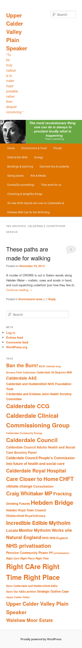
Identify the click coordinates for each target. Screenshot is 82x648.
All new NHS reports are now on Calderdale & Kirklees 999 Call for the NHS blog (35, 207)
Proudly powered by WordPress (41, 639)
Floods (57, 148)
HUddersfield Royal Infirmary (26, 516)
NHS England (59, 538)
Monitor (26, 530)
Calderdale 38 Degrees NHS (54, 372)
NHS (45, 538)
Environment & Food (34, 148)
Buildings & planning (20, 166)
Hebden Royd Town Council (26, 510)
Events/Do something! (20, 184)
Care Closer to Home (32, 479)
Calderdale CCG (27, 406)
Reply (51, 299)
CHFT (66, 479)
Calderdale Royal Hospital (36, 470)
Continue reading (19, 290)
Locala (12, 530)
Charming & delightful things (24, 194)
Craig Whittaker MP (29, 493)
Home (11, 148)
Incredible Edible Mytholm (38, 522)
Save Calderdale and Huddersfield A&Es (32, 586)
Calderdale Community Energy (24, 433)
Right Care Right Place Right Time (27, 558)
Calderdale (29, 372)
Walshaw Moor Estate (29, 620)
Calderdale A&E (21, 378)
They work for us (51, 184)
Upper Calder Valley (18, 597)
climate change (19, 486)
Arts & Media (38, 175)
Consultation (43, 486)
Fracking (62, 494)
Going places (15, 175)
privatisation (61, 553)
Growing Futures (18, 503)
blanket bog (53, 366)
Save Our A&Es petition (21, 592)
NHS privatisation (28, 545)
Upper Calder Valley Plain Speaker (16, 31)
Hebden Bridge (52, 502)
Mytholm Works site (53, 530)
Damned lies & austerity (54, 166)
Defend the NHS (17, 157)
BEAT (42, 366)
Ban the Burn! (22, 365)
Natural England (23, 537)
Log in (10, 332)
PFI (51, 553)
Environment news (30, 299)
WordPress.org (16, 347)
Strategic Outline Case (53, 591)
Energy (38, 157)
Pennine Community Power (27, 552)
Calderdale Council (32, 440)
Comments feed (17, 342)
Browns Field (14, 372)
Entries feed (14, 337)
